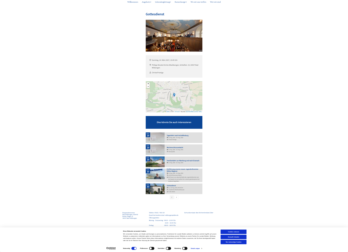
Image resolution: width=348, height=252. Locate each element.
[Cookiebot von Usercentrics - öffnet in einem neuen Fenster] (111, 248)
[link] (146, 2)
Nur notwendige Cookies (233, 242)
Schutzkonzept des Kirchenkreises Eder (198, 213)
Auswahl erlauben (233, 237)
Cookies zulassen (233, 232)
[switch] (151, 248)
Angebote (146, 2)
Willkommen (132, 2)
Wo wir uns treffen (198, 2)
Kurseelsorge (180, 2)
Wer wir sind (215, 2)
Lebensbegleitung (162, 2)
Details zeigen (195, 248)
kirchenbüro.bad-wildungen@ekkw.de (165, 215)
